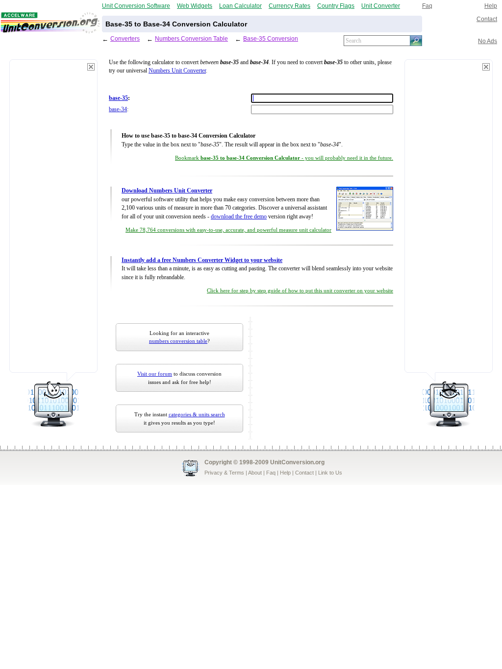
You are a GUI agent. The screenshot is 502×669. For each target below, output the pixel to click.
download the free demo (239, 217)
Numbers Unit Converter (177, 71)
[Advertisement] (53, 220)
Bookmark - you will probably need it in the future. (284, 158)
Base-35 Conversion (270, 38)
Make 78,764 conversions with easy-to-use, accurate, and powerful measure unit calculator (228, 230)
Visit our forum (154, 374)
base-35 (118, 98)
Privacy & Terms (224, 473)
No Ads (487, 41)
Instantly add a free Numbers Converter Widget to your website (202, 260)
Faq (427, 5)
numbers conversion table (178, 341)
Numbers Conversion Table (191, 38)
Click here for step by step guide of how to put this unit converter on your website (300, 290)
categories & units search (197, 414)
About (255, 473)
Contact (487, 19)
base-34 (118, 109)
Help (490, 5)
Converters (125, 38)
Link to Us (330, 473)
